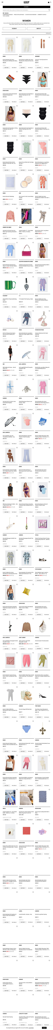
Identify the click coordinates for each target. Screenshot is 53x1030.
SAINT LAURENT (22, 637)
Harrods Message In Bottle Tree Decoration (9, 539)
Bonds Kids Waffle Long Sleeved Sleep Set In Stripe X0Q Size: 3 (26, 778)
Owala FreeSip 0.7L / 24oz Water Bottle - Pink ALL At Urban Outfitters (26, 231)
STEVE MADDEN (38, 569)
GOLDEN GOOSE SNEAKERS (31, 14)
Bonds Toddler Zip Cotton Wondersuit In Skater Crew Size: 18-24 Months (42, 197)
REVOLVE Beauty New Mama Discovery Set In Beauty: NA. (9, 334)
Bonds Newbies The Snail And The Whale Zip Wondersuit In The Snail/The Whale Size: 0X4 (26, 573)
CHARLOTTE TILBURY (23, 1013)
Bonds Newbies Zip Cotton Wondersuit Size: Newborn (40, 470)
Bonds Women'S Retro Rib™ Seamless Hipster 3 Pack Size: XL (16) (42, 128)
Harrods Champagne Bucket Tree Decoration (26, 539)
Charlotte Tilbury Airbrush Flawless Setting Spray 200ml (26, 1017)
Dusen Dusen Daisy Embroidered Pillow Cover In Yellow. (26, 607)
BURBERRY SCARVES (42, 14)
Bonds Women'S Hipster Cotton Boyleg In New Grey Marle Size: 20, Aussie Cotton (10, 744)
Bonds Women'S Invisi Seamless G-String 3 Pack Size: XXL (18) (26, 128)
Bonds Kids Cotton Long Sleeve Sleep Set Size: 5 (41, 231)
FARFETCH (5, 236)
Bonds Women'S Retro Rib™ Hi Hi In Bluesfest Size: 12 (26, 744)
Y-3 (19, 295)
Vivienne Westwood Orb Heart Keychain (41, 334)
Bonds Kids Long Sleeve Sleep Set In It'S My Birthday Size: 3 (42, 368)
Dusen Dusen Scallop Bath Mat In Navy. (42, 812)
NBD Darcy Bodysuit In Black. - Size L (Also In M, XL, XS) (10, 505)
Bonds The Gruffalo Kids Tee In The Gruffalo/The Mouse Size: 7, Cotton (10, 846)
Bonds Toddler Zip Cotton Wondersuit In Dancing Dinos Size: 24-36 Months (10, 573)
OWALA (20, 227)
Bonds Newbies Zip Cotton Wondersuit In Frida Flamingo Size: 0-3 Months (42, 1017)
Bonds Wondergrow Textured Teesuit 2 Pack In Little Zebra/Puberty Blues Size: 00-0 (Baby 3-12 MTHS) (41, 505)
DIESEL (20, 398)
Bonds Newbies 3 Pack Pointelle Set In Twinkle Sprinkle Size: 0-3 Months (42, 778)
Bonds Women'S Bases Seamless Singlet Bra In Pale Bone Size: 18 (10, 778)
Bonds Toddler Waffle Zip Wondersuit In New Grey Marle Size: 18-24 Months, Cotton (10, 710)
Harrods (21, 202)
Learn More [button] (31, 1027)
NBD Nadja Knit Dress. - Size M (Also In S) (9, 368)
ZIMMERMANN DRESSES (8, 14)
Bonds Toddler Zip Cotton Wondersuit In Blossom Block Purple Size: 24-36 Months (41, 299)
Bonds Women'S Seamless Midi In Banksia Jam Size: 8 (42, 265)
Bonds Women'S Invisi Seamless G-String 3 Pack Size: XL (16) (26, 94)
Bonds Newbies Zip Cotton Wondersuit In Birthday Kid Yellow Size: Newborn (10, 60)
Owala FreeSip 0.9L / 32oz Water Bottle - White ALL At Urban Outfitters (10, 812)
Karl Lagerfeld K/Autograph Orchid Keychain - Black (10, 641)
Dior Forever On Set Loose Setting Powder (26, 197)
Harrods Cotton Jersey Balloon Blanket (25, 983)
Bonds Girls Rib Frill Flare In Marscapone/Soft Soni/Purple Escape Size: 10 (25, 470)
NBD (3, 364)
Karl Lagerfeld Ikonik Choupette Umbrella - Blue (25, 368)
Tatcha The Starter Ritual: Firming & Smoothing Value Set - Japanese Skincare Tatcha (42, 539)
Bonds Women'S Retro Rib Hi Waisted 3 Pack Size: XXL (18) (9, 163)
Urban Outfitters (23, 236)
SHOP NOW (6, 67)
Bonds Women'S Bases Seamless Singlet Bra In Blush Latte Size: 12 (10, 607)
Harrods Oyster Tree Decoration (42, 640)
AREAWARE (37, 56)
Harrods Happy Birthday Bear (25, 709)
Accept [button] (44, 1027)
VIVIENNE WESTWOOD (39, 329)
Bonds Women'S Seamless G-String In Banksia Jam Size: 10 (10, 128)
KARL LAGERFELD (22, 364)
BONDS (4, 56)
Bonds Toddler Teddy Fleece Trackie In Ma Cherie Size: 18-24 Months (26, 675)
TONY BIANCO (38, 706)
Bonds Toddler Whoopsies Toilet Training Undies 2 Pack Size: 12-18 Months (42, 436)
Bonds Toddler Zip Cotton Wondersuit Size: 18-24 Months (25, 949)
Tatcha (37, 543)
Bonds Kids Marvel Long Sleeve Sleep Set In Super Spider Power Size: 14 (25, 334)
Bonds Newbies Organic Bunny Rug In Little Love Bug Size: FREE (10, 675)
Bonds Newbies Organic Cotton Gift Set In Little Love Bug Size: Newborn (9, 949)
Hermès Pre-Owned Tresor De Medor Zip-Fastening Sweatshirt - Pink (10, 231)
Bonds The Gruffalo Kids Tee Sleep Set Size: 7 (26, 163)
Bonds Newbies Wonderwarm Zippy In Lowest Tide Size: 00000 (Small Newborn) (10, 265)
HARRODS (5, 398)
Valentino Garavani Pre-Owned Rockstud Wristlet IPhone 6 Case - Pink (26, 265)
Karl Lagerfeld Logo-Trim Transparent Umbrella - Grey (9, 436)
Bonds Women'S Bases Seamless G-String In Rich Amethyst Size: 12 (26, 505)
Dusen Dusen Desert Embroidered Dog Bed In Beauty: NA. (10, 94)
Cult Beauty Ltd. (23, 1022)
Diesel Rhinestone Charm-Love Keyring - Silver (25, 402)
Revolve (37, 65)
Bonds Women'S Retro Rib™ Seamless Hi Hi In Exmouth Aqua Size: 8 (42, 94)
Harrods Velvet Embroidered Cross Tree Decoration (42, 744)
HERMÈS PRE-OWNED (7, 227)
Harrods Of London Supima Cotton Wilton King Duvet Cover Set (26, 812)
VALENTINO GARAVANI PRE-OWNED (26, 261)
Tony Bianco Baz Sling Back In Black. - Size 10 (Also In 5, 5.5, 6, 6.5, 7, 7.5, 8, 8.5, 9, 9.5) (42, 710)
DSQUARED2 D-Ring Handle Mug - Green (10, 299)
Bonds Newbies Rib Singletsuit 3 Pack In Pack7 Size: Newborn (9, 915)
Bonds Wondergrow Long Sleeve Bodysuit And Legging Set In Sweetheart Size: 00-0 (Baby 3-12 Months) (42, 163)
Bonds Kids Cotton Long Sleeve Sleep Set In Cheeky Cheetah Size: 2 (42, 675)
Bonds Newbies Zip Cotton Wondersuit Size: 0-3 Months (41, 607)
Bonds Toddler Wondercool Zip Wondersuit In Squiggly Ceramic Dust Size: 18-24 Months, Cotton (9, 881)
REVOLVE (4, 329)
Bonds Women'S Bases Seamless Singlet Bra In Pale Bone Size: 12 (42, 983)
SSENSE (36, 338)
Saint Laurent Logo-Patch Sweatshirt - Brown (24, 641)
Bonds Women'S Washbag (8, 196)
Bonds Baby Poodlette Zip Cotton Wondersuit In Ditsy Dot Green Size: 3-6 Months (26, 60)
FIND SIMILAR (14, 67)
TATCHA (36, 535)
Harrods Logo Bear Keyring (41, 914)
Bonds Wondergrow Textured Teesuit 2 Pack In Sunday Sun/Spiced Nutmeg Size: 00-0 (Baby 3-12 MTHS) (25, 436)
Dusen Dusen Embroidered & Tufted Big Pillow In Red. (26, 846)
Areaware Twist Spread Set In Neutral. (41, 60)
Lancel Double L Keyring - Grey (25, 914)
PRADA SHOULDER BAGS (19, 14)
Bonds (4, 65)
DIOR (20, 193)
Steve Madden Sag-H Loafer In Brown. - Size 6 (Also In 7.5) (41, 573)
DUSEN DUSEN (5, 90)
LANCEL (20, 911)
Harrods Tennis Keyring (8, 1016)
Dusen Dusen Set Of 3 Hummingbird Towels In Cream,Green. (8, 983)
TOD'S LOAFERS (6, 15)
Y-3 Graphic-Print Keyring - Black (26, 299)
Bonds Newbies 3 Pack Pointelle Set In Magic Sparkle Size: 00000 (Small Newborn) (9, 470)
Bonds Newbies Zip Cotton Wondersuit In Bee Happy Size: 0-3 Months (42, 402)
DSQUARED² (5, 295)
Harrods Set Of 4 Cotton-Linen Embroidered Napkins (9, 402)
